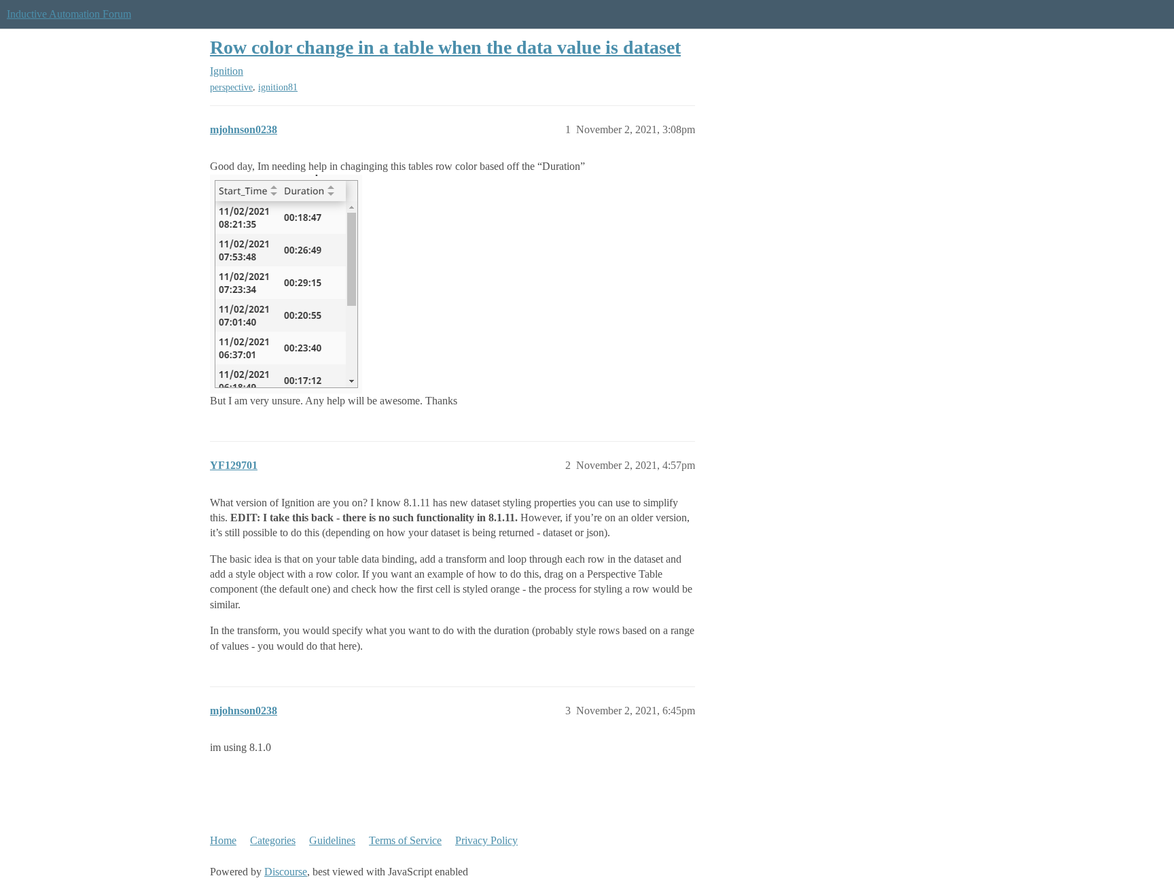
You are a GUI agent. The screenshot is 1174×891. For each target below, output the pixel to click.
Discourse (285, 871)
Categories (273, 840)
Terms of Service (405, 840)
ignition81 (278, 87)
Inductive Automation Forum (69, 14)
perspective (231, 87)
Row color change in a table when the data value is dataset (445, 47)
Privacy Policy (486, 840)
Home (223, 840)
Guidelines (332, 840)
